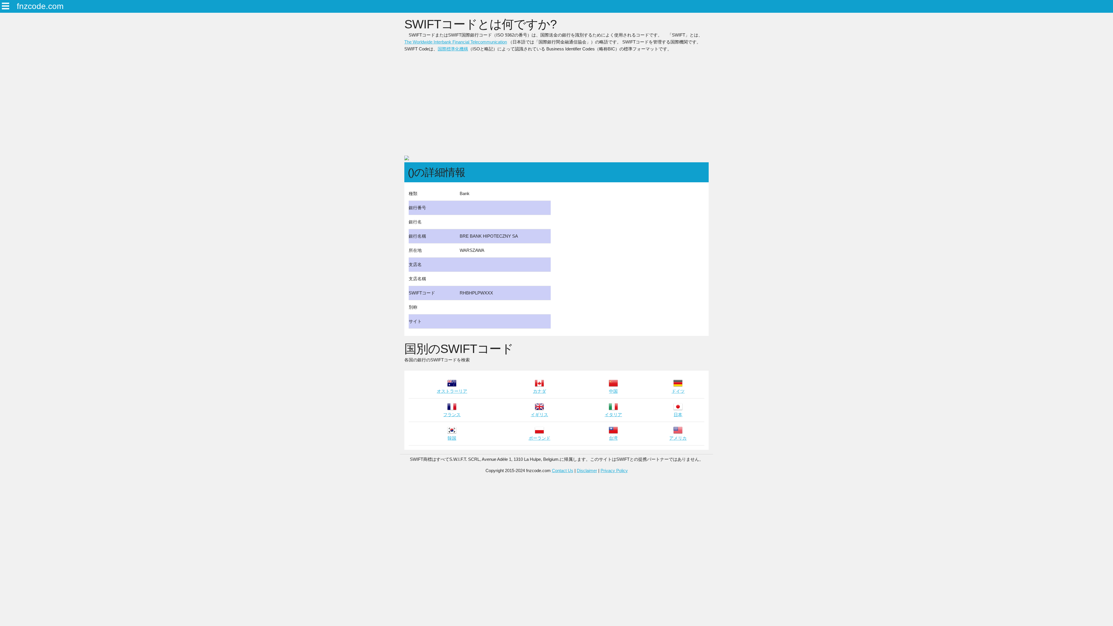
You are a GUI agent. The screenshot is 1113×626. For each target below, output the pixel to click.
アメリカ (678, 438)
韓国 (452, 438)
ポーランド (539, 438)
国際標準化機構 (453, 48)
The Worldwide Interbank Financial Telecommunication (455, 41)
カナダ (539, 391)
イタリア (613, 414)
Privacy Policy (614, 470)
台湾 (613, 438)
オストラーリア (452, 391)
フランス (452, 414)
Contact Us (562, 470)
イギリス (539, 414)
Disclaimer (587, 470)
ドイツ (678, 391)
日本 (678, 414)
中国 (613, 391)
